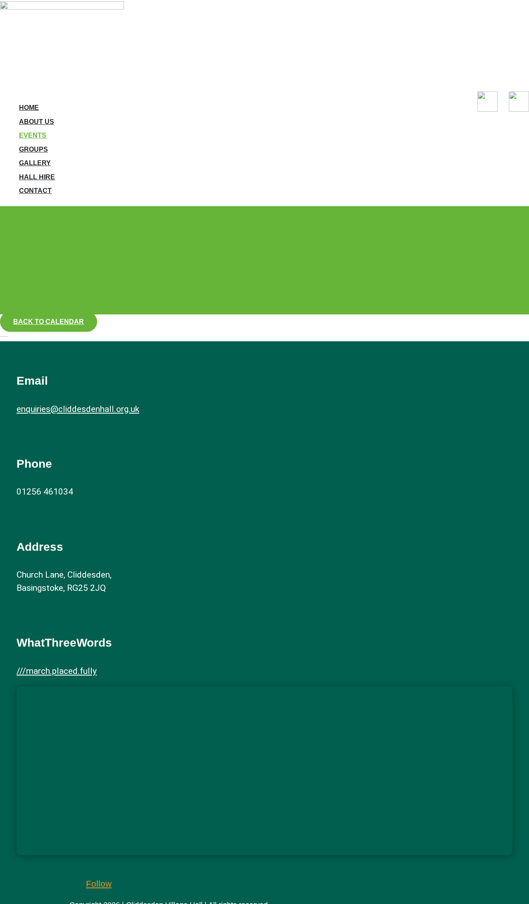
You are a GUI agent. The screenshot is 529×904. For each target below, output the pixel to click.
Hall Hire (37, 177)
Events (32, 135)
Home (29, 107)
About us (36, 121)
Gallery (35, 163)
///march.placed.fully (57, 671)
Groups (33, 149)
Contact (35, 190)
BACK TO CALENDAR (48, 321)
